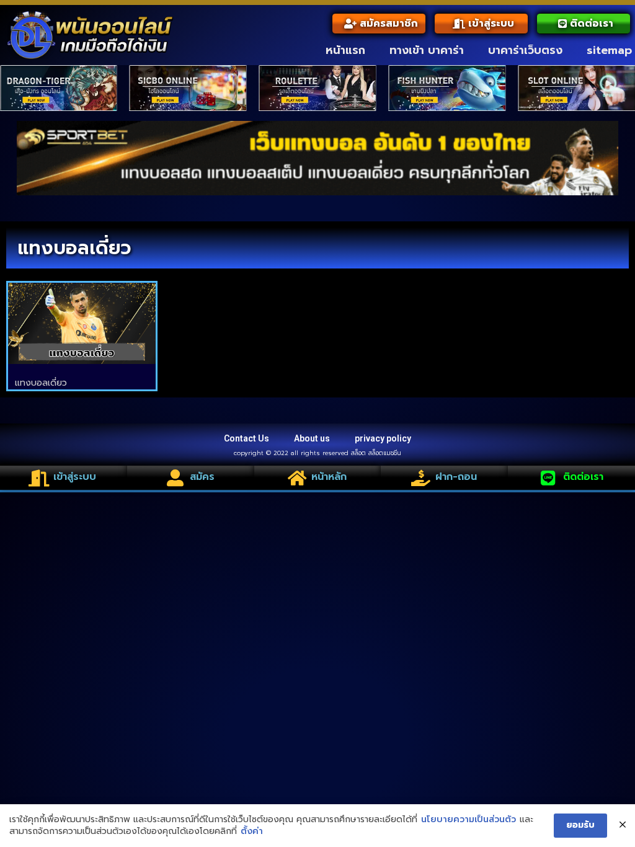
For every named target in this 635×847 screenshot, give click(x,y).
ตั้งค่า (252, 831)
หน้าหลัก (329, 476)
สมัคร (202, 476)
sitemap (609, 50)
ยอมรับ (580, 824)
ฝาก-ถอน (456, 476)
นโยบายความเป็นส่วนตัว (468, 820)
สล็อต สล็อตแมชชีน (376, 453)
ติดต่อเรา (583, 476)
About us (312, 438)
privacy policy (383, 438)
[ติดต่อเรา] (548, 477)
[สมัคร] (175, 477)
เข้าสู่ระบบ (74, 476)
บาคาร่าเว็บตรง (525, 50)
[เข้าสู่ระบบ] (38, 477)
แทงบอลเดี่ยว (41, 382)
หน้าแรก (345, 50)
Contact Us (246, 438)
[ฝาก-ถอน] (420, 477)
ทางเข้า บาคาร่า (426, 50)
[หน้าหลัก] (296, 477)
